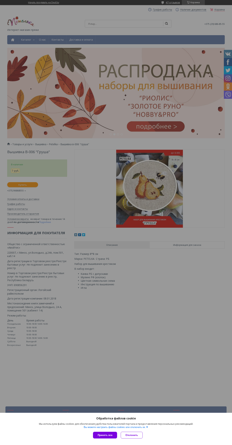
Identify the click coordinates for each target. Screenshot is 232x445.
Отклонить (131, 435)
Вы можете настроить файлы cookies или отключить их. (115, 427)
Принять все (105, 435)
